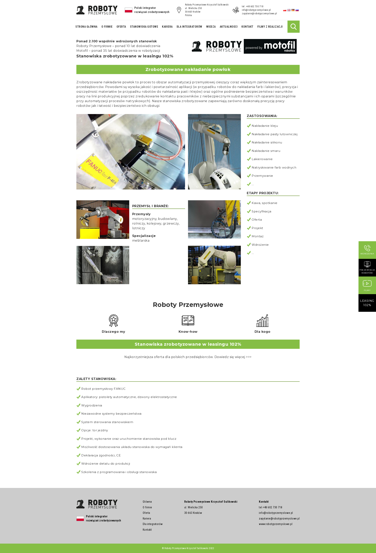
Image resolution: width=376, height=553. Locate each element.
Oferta (121, 26)
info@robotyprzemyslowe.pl (256, 10)
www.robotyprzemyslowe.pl (275, 524)
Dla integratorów (189, 26)
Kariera (167, 26)
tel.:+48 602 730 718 (252, 6)
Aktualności (229, 26)
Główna (147, 501)
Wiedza (211, 26)
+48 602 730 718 (272, 507)
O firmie (107, 26)
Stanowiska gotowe (144, 26)
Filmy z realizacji (270, 26)
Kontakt (247, 26)
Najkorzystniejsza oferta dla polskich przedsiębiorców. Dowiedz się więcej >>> (188, 357)
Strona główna (86, 26)
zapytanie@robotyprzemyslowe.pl (259, 13)
